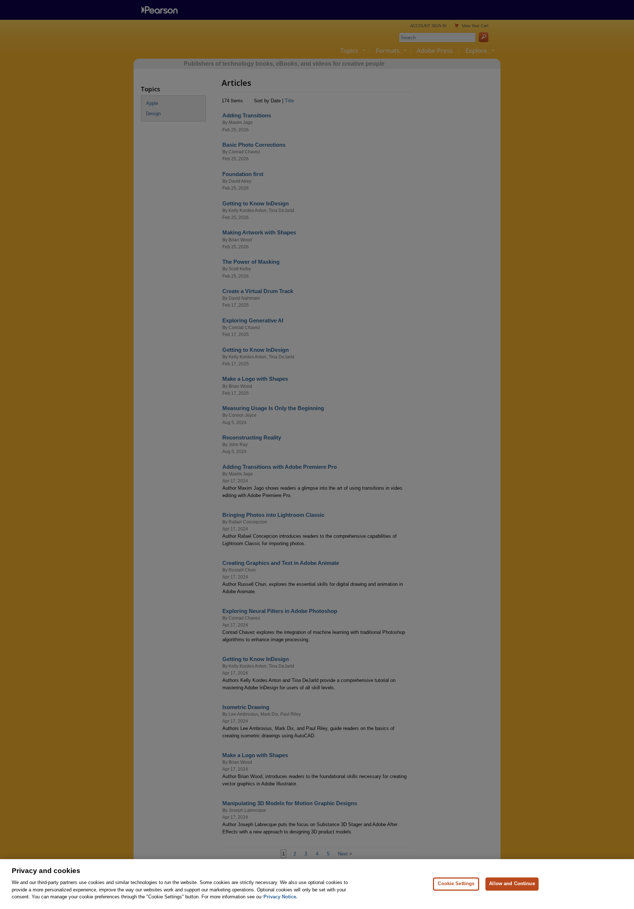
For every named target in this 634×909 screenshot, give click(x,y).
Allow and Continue (512, 883)
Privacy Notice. (280, 896)
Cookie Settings (456, 883)
